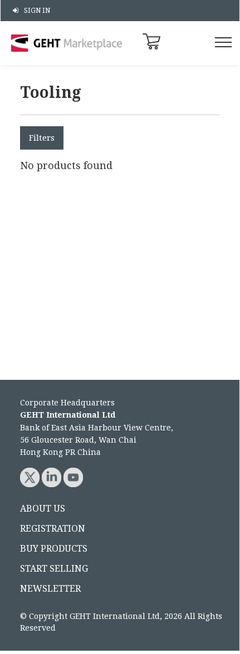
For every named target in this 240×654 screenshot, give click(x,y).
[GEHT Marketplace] (67, 43)
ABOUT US (42, 508)
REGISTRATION (52, 528)
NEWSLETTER (50, 588)
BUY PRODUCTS (53, 548)
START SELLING (54, 568)
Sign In (37, 10)
